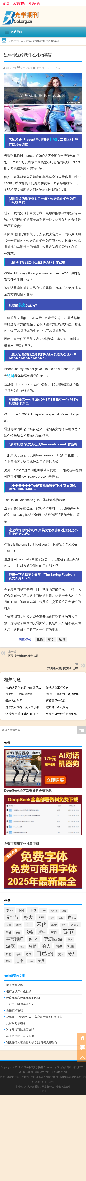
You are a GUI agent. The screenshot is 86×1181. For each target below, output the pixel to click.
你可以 (53, 910)
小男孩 (43, 1090)
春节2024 (17, 41)
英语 (60, 954)
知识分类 (34, 3)
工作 (64, 925)
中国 (21, 910)
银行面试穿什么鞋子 (18, 991)
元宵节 (12, 917)
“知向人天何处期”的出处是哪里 (24, 687)
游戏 (10, 945)
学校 (18, 925)
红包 (8, 954)
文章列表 (19, 3)
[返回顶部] (81, 1057)
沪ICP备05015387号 (56, 1072)
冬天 (28, 916)
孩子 (29, 925)
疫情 (33, 946)
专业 (9, 910)
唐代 (72, 917)
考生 (18, 954)
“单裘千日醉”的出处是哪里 (62, 694)
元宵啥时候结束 (16, 1023)
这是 (10, 375)
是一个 (33, 939)
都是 (41, 960)
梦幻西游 (53, 938)
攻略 (29, 932)
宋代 (41, 923)
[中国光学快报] (43, 16)
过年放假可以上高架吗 (20, 1029)
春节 (68, 931)
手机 (8, 932)
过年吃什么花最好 (57, 707)
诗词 (8, 961)
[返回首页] (81, 1037)
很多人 (75, 925)
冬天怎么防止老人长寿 (20, 1036)
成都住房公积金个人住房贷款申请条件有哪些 (34, 1017)
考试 (28, 954)
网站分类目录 (64, 1067)
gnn (14, 67)
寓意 (54, 925)
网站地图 (28, 1072)
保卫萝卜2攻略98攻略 (19, 694)
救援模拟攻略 (14, 1010)
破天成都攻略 (14, 985)
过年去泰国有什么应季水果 (22, 707)
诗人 (71, 953)
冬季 (41, 917)
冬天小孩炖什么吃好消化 (61, 714)
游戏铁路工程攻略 (57, 687)
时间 (54, 931)
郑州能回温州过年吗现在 (62, 668)
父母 (22, 946)
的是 (59, 946)
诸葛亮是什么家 (56, 700)
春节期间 (15, 939)
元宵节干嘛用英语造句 (20, 1004)
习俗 (32, 910)
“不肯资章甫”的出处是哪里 (21, 714)
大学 (8, 925)
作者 (43, 910)
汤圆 (70, 939)
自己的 (44, 953)
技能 (18, 932)
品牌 (61, 917)
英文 (22, 305)
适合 (31, 961)
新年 (42, 931)
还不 (19, 960)
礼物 (53, 139)
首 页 (6, 3)
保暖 (64, 910)
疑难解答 (39, 1072)
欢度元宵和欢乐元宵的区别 (23, 998)
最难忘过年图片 (15, 700)
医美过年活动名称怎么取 (23, 656)
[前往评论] (81, 1047)
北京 (51, 917)
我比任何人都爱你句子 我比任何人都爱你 (31, 1042)
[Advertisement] (43, 1138)
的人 (46, 945)
